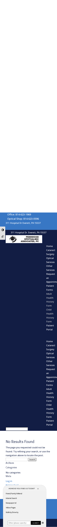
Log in (9, 481)
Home (49, 246)
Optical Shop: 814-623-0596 (23, 218)
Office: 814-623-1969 (19, 214)
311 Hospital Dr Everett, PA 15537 (23, 222)
